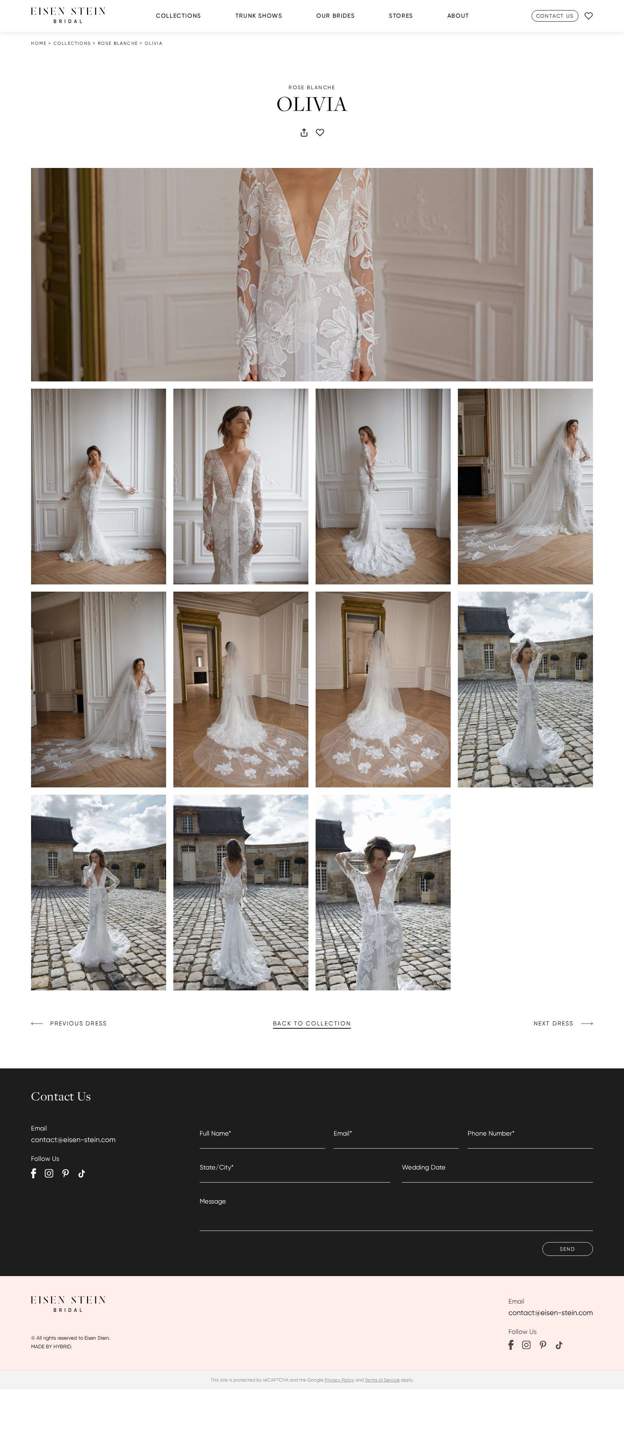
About (458, 15)
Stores (401, 15)
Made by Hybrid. (51, 1346)
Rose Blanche (118, 43)
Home (39, 43)
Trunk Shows (258, 15)
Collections (178, 15)
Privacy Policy (339, 1380)
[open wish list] (588, 16)
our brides (335, 15)
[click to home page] (68, 15)
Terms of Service (382, 1380)
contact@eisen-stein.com (73, 1140)
